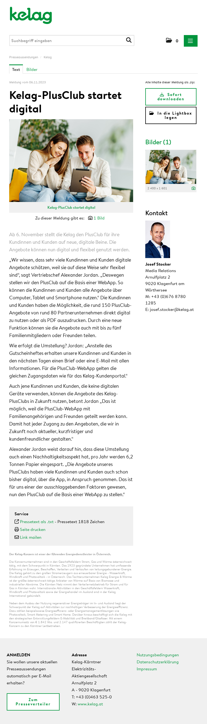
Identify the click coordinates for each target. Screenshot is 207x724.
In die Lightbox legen (174, 115)
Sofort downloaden (170, 97)
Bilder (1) (158, 141)
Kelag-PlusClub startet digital (71, 207)
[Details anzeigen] (193, 188)
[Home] (27, 13)
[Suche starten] (129, 40)
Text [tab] (16, 69)
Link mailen (31, 537)
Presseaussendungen (23, 57)
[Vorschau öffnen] (71, 160)
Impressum (147, 669)
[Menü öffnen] (191, 41)
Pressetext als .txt (37, 521)
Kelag (48, 57)
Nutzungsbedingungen (158, 655)
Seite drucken (33, 529)
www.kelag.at (90, 704)
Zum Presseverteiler (33, 702)
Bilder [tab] (31, 69)
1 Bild (99, 218)
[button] (172, 40)
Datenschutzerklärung (158, 662)
